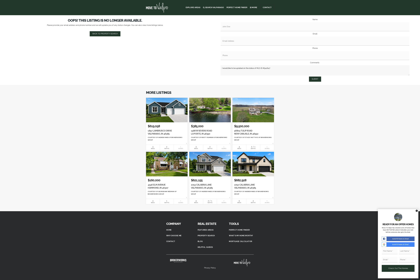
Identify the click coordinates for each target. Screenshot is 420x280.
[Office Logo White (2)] (178, 260)
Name (315, 19)
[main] (210, 114)
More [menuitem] (254, 7)
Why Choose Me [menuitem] (173, 236)
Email (315, 34)
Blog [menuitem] (200, 241)
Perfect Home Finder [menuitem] (237, 7)
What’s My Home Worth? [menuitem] (241, 236)
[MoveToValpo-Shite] (157, 7)
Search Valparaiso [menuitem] (214, 7)
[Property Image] (167, 110)
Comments (314, 63)
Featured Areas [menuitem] (206, 230)
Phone (315, 48)
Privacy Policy (210, 268)
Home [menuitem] (169, 230)
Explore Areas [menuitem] (193, 7)
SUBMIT (315, 79)
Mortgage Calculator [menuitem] (240, 241)
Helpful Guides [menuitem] (205, 247)
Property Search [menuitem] (206, 236)
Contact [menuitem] (267, 7)
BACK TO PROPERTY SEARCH (105, 34)
